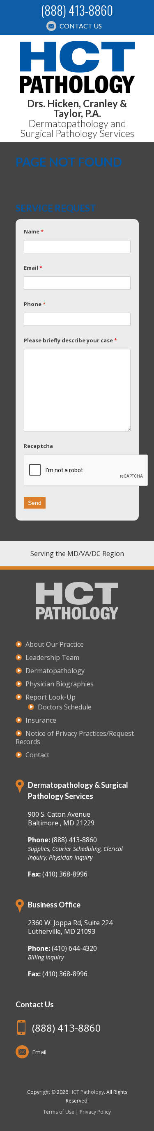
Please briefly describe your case (70, 340)
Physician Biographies (59, 683)
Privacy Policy (95, 1111)
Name (34, 231)
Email (33, 267)
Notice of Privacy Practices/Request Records (75, 737)
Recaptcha (38, 446)
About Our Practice (54, 644)
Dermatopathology (55, 670)
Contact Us (81, 26)
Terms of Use (58, 1111)
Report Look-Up (50, 697)
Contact (37, 754)
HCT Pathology (86, 1092)
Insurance (40, 720)
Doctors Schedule (65, 707)
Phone (35, 304)
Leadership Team (52, 657)
